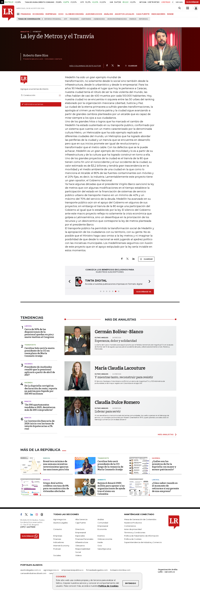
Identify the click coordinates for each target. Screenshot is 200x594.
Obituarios (80, 545)
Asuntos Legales (60, 523)
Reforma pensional (52, 19)
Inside (100, 542)
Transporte (30, 345)
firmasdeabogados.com (97, 570)
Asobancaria (99, 19)
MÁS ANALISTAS (165, 434)
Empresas (57, 536)
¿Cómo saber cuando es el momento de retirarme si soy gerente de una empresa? (165, 487)
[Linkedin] (119, 65)
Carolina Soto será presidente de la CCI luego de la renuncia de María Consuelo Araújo (110, 465)
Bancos (27, 401)
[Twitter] (112, 65)
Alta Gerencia (81, 519)
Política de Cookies (108, 586)
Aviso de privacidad (132, 529)
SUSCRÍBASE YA (143, 292)
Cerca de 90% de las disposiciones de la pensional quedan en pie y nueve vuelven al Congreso (39, 333)
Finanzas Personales (84, 539)
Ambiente (102, 480)
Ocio (100, 545)
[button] (68, 281)
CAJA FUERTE (143, 14)
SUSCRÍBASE (192, 2)
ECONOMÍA (38, 14)
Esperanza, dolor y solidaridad (116, 341)
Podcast (57, 549)
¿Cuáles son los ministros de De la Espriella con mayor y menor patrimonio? (164, 465)
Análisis (101, 519)
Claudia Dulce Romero (117, 402)
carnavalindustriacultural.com (33, 573)
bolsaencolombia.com (120, 570)
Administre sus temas (33, 104)
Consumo (57, 529)
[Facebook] (107, 65)
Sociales (57, 555)
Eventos (101, 536)
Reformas (143, 19)
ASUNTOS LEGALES (124, 14)
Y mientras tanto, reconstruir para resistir (124, 377)
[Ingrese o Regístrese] (196, 8)
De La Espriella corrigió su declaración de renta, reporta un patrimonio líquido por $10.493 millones (40, 389)
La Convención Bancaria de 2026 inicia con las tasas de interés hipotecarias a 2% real (39, 425)
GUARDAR (132, 66)
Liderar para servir (108, 411)
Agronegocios (59, 519)
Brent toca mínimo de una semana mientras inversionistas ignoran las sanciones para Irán (56, 465)
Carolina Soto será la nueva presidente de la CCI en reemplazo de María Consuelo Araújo (39, 352)
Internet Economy (61, 545)
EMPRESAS (51, 14)
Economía (102, 529)
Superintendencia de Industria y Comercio (143, 542)
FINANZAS (26, 14)
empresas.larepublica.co (72, 570)
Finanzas (57, 539)
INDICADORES (158, 14)
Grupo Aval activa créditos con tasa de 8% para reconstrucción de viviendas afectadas (56, 487)
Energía (133, 19)
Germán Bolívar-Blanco (119, 331)
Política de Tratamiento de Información (141, 536)
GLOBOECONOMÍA (74, 14)
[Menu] (18, 14)
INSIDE (170, 14)
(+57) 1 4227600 (27, 527)
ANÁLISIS (108, 14)
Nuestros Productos (133, 523)
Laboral (28, 326)
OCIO (60, 14)
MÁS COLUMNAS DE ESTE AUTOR (85, 66)
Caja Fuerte (80, 523)
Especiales (80, 536)
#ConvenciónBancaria (117, 19)
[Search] (179, 8)
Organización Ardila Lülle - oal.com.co (167, 570)
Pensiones (74, 19)
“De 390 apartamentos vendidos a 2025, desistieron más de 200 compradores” (39, 407)
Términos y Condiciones (134, 532)
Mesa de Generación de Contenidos (140, 519)
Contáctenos (130, 526)
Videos (78, 555)
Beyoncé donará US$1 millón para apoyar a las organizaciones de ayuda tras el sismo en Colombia (111, 488)
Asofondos (86, 19)
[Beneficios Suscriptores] (188, 8)
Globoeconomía (105, 539)
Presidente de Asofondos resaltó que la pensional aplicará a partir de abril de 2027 (39, 371)
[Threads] (43, 515)
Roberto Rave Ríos (35, 55)
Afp (65, 19)
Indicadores (58, 542)
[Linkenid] (32, 515)
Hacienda (28, 364)
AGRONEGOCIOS (94, 14)
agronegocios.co (51, 570)
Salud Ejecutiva (104, 549)
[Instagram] (38, 515)
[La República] (8, 13)
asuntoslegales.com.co (30, 570)
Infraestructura (81, 542)
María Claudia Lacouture (120, 368)
